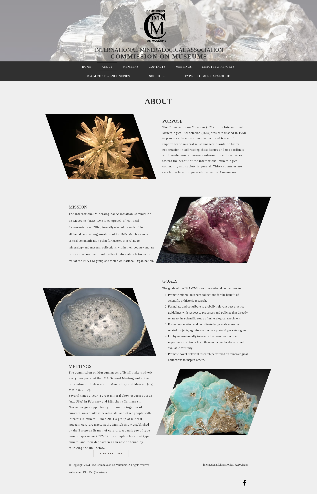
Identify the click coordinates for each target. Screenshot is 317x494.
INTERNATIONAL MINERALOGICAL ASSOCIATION (158, 50)
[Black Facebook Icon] (244, 482)
